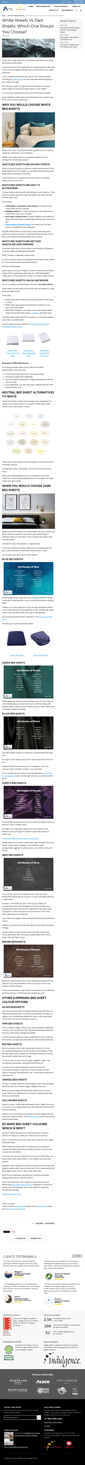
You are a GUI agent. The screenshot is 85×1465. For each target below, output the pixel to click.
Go (39, 1417)
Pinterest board (34, 1116)
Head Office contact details (53, 1422)
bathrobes (35, 313)
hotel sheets (50, 1223)
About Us (76, 6)
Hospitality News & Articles (15, 15)
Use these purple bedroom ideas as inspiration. (20, 838)
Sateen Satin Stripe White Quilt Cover (28, 353)
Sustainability (67, 10)
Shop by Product (61, 6)
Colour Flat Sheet (16, 655)
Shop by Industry (43, 6)
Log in (63, 2)
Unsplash (21, 1209)
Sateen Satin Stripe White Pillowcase (44, 353)
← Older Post (20, 1238)
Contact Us (53, 10)
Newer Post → (37, 1238)
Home (31, 6)
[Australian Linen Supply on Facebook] (77, 10)
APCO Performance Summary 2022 (16, 1447)
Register (69, 2)
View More (77, 1256)
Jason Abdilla (21, 1206)
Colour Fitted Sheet (40, 655)
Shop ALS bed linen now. (11, 1194)
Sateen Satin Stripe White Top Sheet (12, 353)
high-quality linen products (22, 1184)
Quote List (78, 2)
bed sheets (18, 79)
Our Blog (47, 1426)
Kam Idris (11, 1209)
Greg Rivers (42, 1206)
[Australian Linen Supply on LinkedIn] (81, 10)
